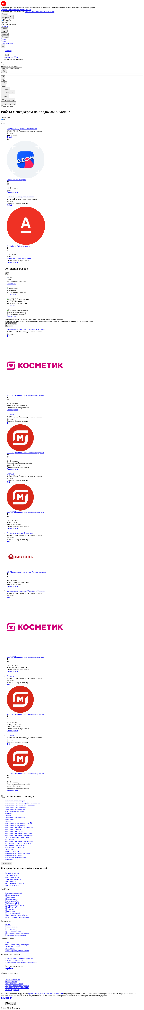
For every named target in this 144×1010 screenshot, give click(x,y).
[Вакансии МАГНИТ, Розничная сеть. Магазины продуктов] (74, 438)
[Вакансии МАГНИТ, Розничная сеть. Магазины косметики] (74, 365)
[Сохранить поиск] (3, 77)
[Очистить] (4, 71)
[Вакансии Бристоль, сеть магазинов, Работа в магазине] (74, 557)
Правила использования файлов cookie (39, 12)
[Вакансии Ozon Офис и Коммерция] (74, 160)
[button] (3, 39)
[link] (5, 34)
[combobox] (11, 66)
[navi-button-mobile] (3, 46)
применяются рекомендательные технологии (45, 994)
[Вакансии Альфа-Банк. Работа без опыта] (74, 226)
